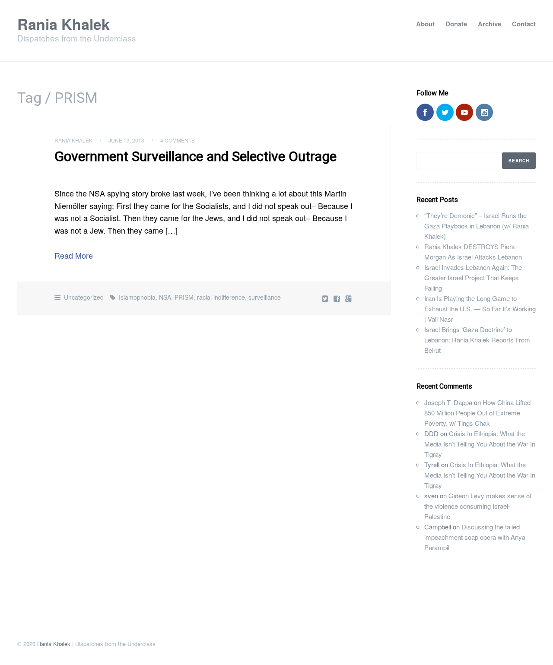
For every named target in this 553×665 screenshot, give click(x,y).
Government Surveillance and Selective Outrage (195, 156)
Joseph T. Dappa (448, 402)
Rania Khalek (63, 23)
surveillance (264, 297)
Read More (73, 255)
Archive (489, 23)
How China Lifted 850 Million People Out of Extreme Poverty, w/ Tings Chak (477, 413)
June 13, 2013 (126, 140)
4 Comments (177, 140)
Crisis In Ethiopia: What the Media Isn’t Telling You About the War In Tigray (479, 444)
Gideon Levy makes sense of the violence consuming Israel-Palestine (477, 506)
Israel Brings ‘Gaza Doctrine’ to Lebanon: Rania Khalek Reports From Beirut (477, 340)
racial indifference (221, 297)
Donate (456, 23)
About (425, 23)
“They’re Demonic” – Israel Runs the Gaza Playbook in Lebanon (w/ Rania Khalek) (476, 226)
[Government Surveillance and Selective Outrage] (338, 298)
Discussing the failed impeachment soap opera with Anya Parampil (474, 537)
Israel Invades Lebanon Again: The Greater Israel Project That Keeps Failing (473, 277)
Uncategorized (84, 297)
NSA (165, 297)
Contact (524, 23)
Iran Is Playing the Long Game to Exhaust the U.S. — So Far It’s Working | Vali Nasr (480, 308)
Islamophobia (137, 297)
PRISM (184, 297)
